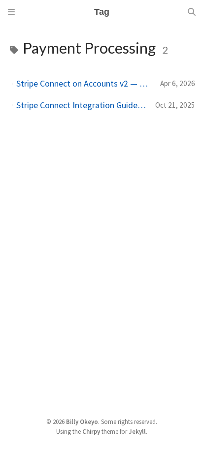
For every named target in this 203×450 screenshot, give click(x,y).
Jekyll (137, 431)
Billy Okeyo (82, 421)
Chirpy (91, 431)
